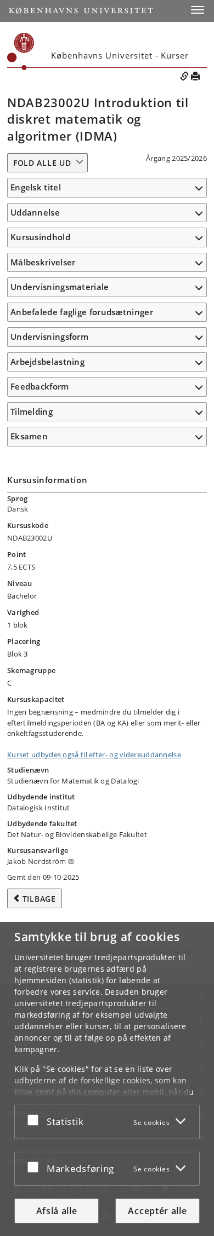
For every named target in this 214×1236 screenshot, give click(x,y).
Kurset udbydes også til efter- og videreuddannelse (94, 754)
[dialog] (107, 1079)
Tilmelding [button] (31, 411)
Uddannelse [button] (35, 212)
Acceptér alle (157, 1211)
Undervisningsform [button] (49, 336)
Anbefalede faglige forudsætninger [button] (81, 311)
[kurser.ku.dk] (21, 51)
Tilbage (39, 898)
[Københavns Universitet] (81, 10)
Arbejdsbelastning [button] (47, 361)
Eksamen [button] (29, 436)
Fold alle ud (42, 163)
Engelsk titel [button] (35, 187)
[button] (198, 10)
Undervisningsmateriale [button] (59, 286)
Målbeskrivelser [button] (43, 262)
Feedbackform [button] (39, 386)
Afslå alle (56, 1211)
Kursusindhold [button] (40, 236)
